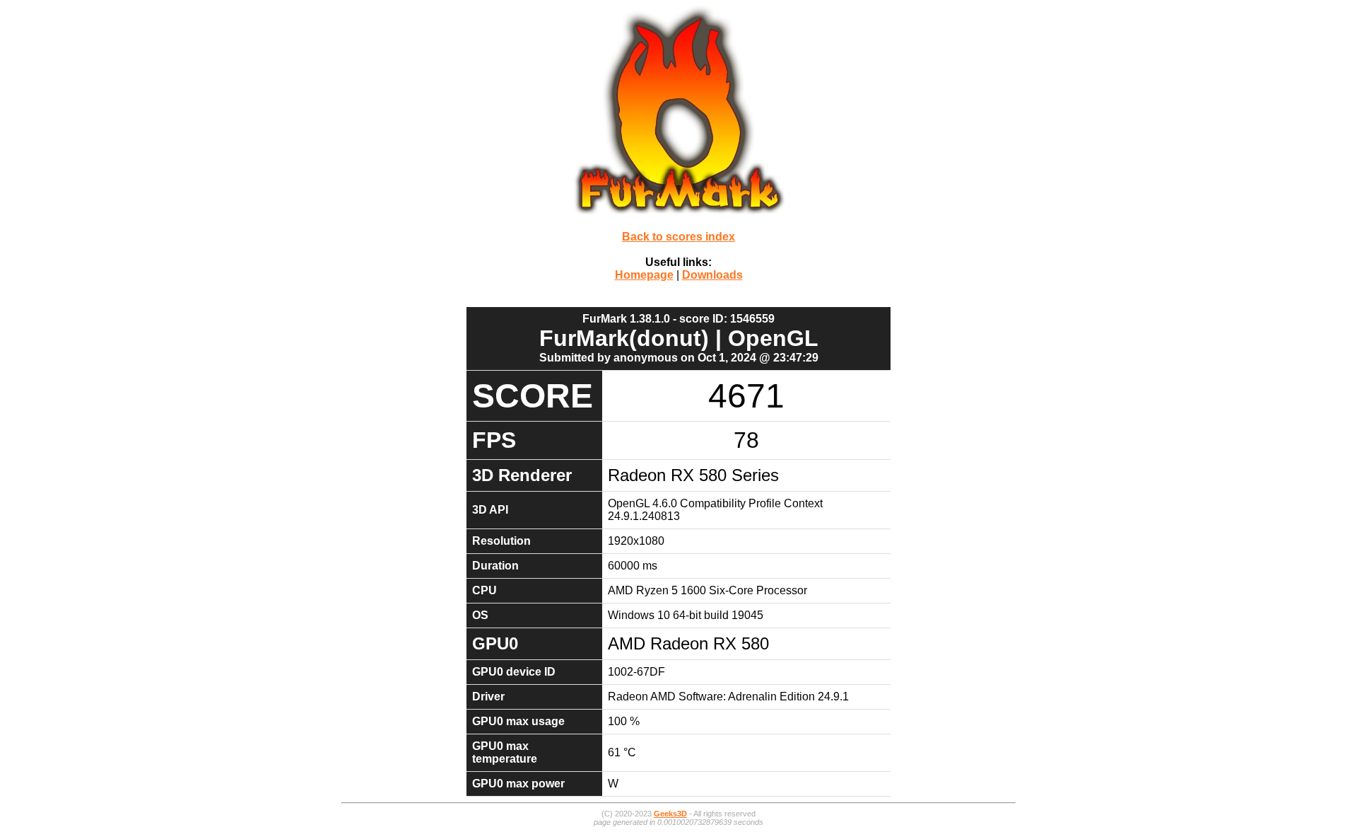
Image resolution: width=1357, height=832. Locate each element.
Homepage (644, 275)
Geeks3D (670, 813)
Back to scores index (678, 237)
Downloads (712, 275)
